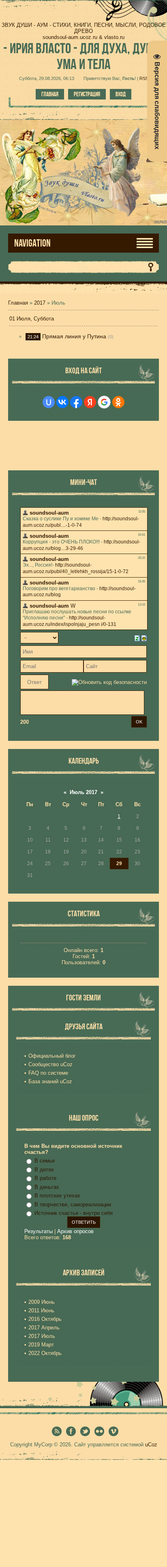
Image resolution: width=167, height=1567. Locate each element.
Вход (121, 94)
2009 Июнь (41, 1302)
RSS (143, 78)
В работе (45, 1178)
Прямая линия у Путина (74, 336)
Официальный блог (52, 1056)
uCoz (151, 1444)
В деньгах (46, 1187)
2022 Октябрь (45, 1353)
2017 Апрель (44, 1328)
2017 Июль (41, 1336)
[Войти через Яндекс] (90, 402)
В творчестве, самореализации (72, 1204)
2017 (39, 303)
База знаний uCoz (50, 1081)
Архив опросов (75, 1231)
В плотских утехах (57, 1196)
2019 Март (41, 1345)
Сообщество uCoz (50, 1064)
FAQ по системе (48, 1073)
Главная (49, 94)
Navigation (32, 243)
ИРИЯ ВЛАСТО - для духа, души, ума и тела (83, 56)
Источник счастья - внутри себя (73, 1213)
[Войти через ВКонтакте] (62, 402)
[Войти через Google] (104, 402)
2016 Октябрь (45, 1319)
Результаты (38, 1231)
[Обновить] (137, 637)
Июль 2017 (83, 792)
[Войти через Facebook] (76, 402)
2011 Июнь (41, 1310)
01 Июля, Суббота (31, 319)
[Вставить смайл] (144, 637)
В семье (44, 1161)
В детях (44, 1170)
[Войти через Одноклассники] (118, 402)
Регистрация (87, 94)
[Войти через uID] (49, 402)
